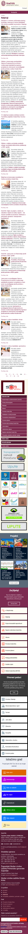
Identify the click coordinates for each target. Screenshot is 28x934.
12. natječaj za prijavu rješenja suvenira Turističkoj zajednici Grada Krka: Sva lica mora (13, 117)
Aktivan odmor (10, 810)
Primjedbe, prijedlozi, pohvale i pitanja (11, 435)
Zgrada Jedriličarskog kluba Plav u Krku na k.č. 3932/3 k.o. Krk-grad (21, 574)
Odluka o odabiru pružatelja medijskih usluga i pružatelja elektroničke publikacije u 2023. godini (13, 145)
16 (7, 376)
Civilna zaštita (5, 446)
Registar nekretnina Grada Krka (9, 432)
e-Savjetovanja (9, 610)
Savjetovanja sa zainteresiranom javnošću (12, 399)
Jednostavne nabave (7, 429)
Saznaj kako (14, 603)
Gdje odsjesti (10, 818)
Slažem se (4, 931)
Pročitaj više (4, 58)
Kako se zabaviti (11, 788)
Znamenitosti (10, 803)
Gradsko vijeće (9, 664)
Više (14, 692)
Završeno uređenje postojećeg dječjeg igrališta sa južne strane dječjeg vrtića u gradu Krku (21, 553)
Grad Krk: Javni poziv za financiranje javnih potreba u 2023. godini (13, 254)
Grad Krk (12, 4)
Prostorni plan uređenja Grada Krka (10, 423)
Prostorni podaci (9, 753)
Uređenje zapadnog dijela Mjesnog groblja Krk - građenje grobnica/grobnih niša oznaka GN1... (7, 574)
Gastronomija (10, 779)
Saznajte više (3, 926)
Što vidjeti (9, 795)
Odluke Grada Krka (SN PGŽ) (12, 671)
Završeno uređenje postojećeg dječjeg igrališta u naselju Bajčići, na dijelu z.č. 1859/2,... (7, 553)
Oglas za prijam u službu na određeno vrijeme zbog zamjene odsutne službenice (13, 236)
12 (13, 374)
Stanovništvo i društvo (11, 740)
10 (6, 374)
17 (10, 376)
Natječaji (4, 405)
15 (24, 374)
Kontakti (5, 890)
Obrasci (4, 408)
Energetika (8, 733)
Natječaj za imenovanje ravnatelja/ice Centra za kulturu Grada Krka (12, 178)
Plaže (8, 825)
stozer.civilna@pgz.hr (11, 875)
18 (14, 376)
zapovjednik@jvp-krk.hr (12, 884)
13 (17, 374)
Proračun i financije (10, 699)
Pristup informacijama (7, 402)
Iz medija (5, 910)
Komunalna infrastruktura (12, 746)
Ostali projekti (14, 583)
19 (18, 376)
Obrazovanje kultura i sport (12, 706)
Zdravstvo (8, 726)
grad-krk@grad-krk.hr (11, 863)
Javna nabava (5, 426)
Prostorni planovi (6, 420)
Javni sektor (8, 720)
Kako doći (9, 772)
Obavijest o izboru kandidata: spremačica (13, 346)
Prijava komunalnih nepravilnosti (13, 623)
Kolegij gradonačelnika (11, 658)
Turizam (7, 712)
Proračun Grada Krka (7, 411)
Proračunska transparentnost (9, 417)
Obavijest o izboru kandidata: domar (11, 319)
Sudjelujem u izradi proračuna (9, 414)
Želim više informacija (15, 931)
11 (9, 374)
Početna (2, 15)
